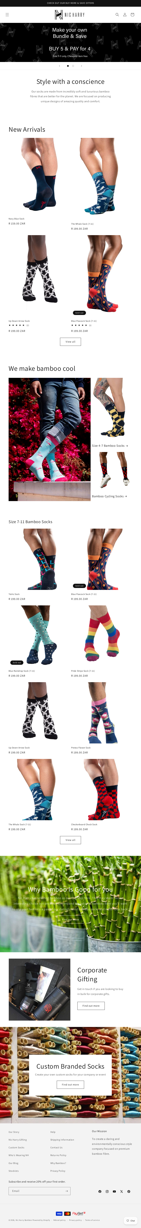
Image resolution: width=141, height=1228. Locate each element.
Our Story (14, 1131)
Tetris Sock (14, 594)
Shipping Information (62, 1139)
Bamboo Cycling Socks (107, 496)
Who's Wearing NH (19, 1155)
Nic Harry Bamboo (24, 1220)
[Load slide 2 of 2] (73, 66)
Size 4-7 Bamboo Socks (108, 446)
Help (53, 1131)
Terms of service (92, 1220)
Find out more (91, 1005)
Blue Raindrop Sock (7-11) (22, 671)
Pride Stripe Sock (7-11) (83, 671)
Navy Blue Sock (16, 218)
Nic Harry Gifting (18, 1139)
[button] (7, 14)
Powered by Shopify (41, 1220)
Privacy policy (75, 1220)
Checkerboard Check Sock (84, 824)
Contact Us (56, 1147)
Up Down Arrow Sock (19, 321)
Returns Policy (58, 1155)
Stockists (14, 1170)
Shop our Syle (70, 42)
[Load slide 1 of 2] (67, 66)
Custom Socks (16, 1147)
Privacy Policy (57, 1170)
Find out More (70, 919)
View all (70, 341)
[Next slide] (81, 66)
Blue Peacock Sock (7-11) (84, 321)
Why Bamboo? (58, 1163)
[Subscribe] (66, 1191)
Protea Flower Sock (81, 747)
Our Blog (13, 1163)
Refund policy (59, 1220)
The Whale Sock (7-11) (82, 224)
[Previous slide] (59, 66)
